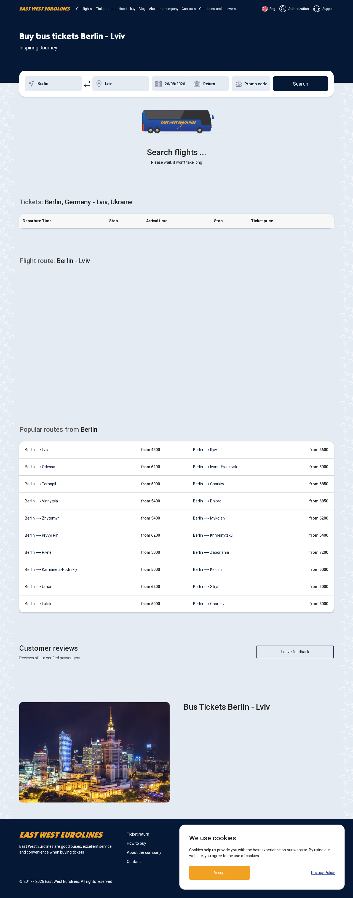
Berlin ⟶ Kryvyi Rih (41, 535)
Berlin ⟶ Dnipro (207, 501)
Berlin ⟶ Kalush (207, 569)
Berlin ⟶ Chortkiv (208, 604)
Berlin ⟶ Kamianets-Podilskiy (51, 569)
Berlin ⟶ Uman (38, 586)
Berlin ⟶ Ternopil (40, 484)
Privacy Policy (323, 872)
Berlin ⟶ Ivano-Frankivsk (215, 467)
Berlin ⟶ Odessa (40, 467)
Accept (219, 872)
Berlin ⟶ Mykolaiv (209, 518)
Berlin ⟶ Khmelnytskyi (213, 535)
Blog (142, 9)
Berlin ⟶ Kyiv (205, 449)
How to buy (127, 9)
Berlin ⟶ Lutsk (38, 604)
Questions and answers (217, 9)
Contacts (189, 9)
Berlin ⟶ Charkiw (208, 484)
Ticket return (106, 9)
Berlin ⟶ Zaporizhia (211, 552)
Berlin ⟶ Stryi (205, 586)
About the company (163, 9)
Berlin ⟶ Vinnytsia (41, 501)
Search (300, 84)
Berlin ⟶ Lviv (36, 449)
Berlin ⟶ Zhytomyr (42, 518)
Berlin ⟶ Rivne (38, 552)
